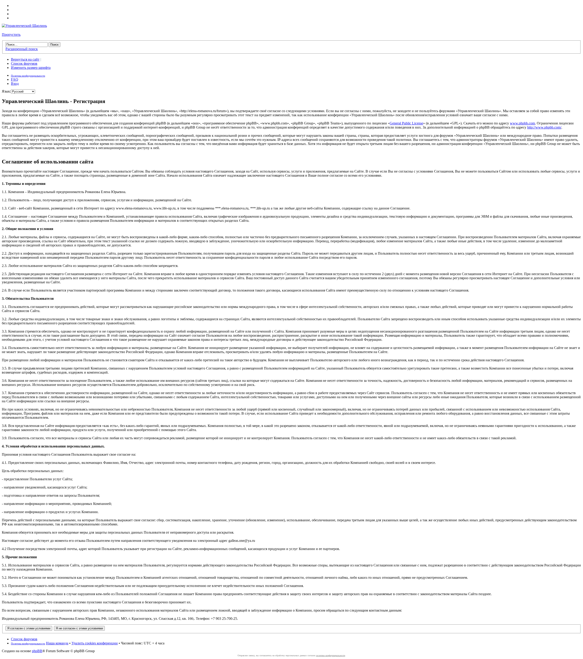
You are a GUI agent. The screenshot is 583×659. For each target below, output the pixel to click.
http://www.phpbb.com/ (544, 127)
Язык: (6, 91)
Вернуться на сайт (25, 59)
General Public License (406, 123)
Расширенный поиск (21, 49)
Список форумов (24, 63)
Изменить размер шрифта (31, 68)
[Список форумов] (24, 26)
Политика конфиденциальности (28, 75)
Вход (15, 83)
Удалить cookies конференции (95, 643)
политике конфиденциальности (330, 655)
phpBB (37, 651)
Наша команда (57, 643)
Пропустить (11, 34)
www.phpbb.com (522, 123)
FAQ (14, 79)
